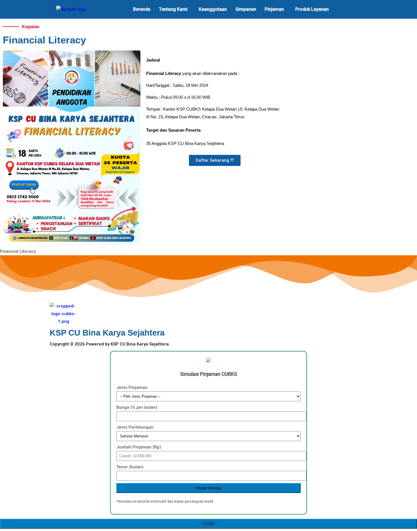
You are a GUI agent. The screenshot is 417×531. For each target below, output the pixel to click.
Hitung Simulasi (209, 488)
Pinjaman (274, 9)
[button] (175, 9)
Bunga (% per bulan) (136, 407)
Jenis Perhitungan (134, 427)
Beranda (141, 9)
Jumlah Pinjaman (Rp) (138, 447)
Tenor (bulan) (130, 466)
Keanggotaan (213, 9)
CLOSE (208, 524)
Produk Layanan (312, 9)
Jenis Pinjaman (132, 387)
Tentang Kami (173, 9)
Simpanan (245, 9)
